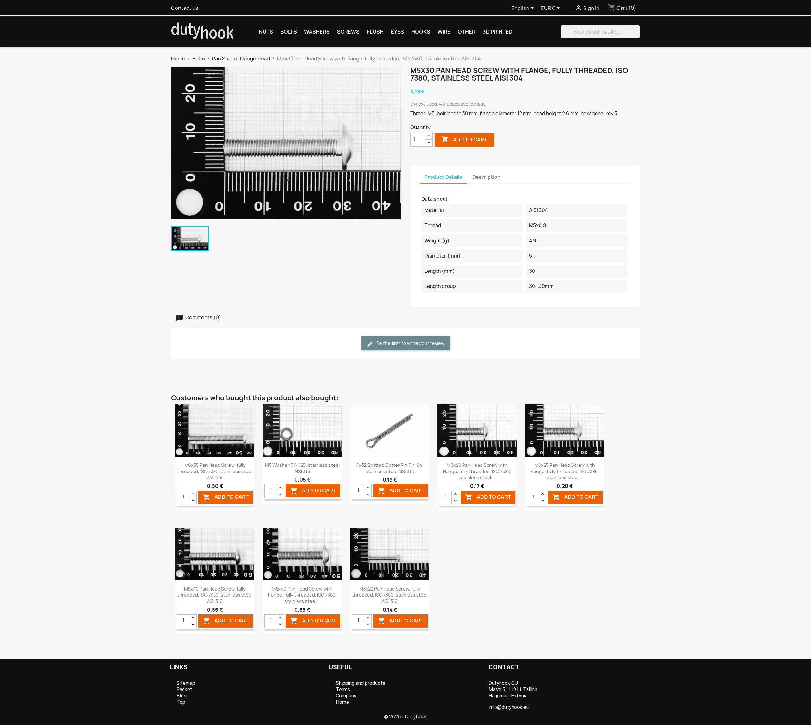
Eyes (397, 31)
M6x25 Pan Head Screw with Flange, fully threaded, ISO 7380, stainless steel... (564, 471)
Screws (348, 31)
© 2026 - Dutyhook (405, 716)
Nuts (266, 31)
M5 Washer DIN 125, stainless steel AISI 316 (302, 468)
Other (467, 31)
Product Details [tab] (443, 177)
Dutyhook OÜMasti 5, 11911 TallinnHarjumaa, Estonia (513, 689)
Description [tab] (486, 177)
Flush (375, 31)
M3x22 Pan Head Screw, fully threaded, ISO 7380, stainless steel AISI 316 (389, 595)
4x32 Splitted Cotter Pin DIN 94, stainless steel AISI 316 (390, 468)
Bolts (288, 31)
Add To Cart (226, 497)
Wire (443, 31)
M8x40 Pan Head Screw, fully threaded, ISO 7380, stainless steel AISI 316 (214, 595)
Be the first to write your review (409, 343)
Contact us (184, 7)
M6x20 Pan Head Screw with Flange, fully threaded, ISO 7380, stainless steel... (477, 471)
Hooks (420, 31)
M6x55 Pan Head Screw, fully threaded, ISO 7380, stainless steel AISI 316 (214, 471)
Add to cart (464, 139)
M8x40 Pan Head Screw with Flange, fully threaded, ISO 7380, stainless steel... (302, 595)
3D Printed (498, 31)
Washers (317, 31)
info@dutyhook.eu (509, 707)
